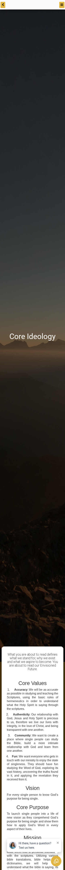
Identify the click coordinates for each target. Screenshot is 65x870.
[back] (3, 4)
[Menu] (62, 4)
